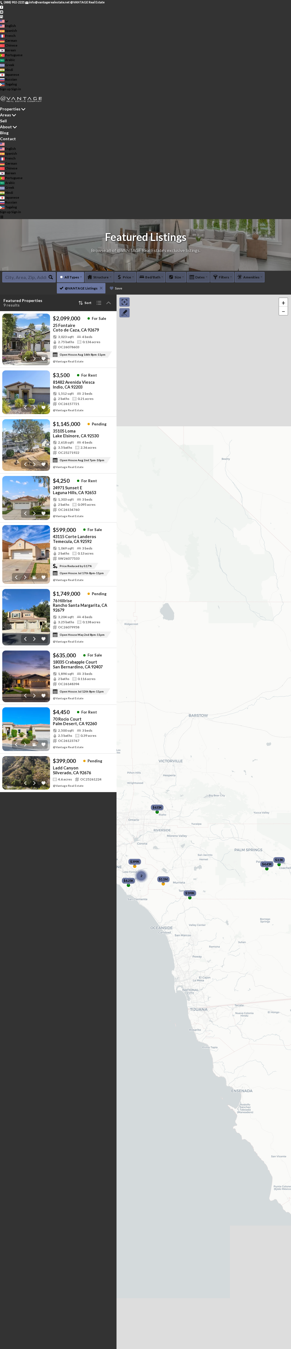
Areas (5, 114)
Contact (8, 138)
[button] (283, 302)
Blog (4, 132)
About (6, 126)
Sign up (5, 89)
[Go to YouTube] (1, 11)
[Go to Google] (1, 16)
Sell (3, 120)
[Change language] (4, 21)
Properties (10, 108)
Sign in (16, 89)
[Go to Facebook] (1, 7)
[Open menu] (1, 217)
